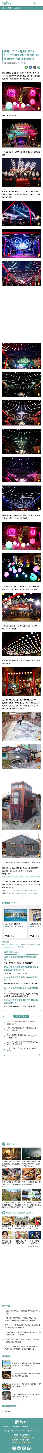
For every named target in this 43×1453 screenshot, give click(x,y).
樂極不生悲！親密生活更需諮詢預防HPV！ (18, 1036)
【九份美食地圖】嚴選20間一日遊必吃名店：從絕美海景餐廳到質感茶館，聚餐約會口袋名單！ (22, 1348)
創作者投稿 (6, 1427)
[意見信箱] (24, 1448)
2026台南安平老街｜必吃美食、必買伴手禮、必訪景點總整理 (34, 1227)
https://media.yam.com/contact (21, 1442)
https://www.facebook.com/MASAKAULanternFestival (21, 877)
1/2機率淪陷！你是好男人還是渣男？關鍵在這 (34, 1242)
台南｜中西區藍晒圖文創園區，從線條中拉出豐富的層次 (22, 1023)
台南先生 (24, 63)
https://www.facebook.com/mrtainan (24, 890)
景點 (9, 8)
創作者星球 (16, 1427)
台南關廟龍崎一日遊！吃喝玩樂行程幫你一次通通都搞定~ (21, 1227)
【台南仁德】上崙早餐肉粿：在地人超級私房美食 (22, 1050)
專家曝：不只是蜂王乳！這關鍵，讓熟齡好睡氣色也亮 (7, 1242)
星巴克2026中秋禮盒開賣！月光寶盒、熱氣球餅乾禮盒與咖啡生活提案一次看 (22, 1326)
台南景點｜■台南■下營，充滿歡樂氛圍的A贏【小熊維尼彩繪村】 (21, 1242)
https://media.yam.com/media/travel (21, 1437)
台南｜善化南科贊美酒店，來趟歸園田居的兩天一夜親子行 (22, 1029)
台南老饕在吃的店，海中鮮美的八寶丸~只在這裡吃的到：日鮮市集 (8, 1227)
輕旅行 (7, 3)
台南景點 (17, 8)
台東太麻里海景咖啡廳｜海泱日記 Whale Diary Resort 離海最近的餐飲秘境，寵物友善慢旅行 (21, 1319)
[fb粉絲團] (14, 1448)
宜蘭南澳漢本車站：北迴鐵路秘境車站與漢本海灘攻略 (23, 1312)
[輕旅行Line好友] (29, 1448)
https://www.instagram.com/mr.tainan (25, 893)
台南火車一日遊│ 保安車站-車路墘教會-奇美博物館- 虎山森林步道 (22, 1043)
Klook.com (6, 1411)
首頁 (3, 8)
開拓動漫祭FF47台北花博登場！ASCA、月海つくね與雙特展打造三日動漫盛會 (23, 1334)
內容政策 (25, 1427)
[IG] (19, 1448)
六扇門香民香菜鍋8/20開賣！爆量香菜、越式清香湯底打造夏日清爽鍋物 (22, 1341)
